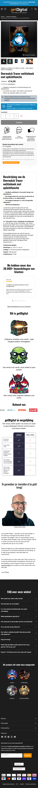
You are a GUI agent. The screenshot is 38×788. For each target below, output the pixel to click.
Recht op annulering (31, 784)
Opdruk (22, 784)
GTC (17, 784)
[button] (12, 300)
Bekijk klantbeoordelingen (11, 162)
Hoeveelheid (4, 112)
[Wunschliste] (32, 9)
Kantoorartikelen (11, 16)
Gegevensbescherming (8, 784)
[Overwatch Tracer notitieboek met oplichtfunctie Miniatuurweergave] (29, 61)
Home (3, 16)
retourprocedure (6, 565)
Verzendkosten (11, 84)
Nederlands (18, 764)
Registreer (27, 755)
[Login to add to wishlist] (21, 116)
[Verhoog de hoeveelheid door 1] (16, 116)
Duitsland (18, 768)
